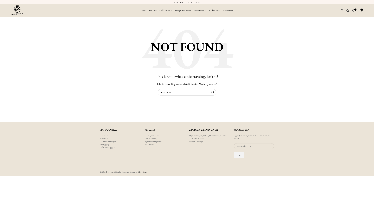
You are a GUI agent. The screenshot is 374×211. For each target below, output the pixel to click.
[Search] (348, 11)
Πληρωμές (104, 135)
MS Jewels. (108, 172)
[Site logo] (17, 10)
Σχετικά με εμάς (150, 138)
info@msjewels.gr (196, 141)
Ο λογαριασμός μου (152, 135)
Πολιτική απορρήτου (107, 147)
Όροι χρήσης (104, 144)
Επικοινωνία (149, 144)
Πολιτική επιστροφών (108, 141)
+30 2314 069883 (196, 138)
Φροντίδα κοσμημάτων (153, 141)
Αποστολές (104, 138)
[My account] (342, 11)
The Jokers (142, 172)
